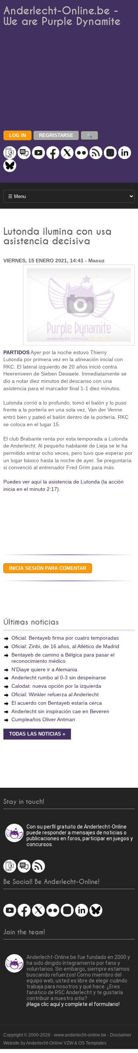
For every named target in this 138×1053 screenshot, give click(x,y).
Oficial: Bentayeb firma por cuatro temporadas (65, 638)
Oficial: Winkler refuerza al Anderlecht (55, 694)
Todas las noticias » (37, 734)
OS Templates (92, 1043)
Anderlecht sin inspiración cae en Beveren (60, 711)
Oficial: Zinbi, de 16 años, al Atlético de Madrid (65, 646)
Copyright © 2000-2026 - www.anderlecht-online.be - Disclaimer (67, 1035)
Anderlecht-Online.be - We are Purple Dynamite (62, 16)
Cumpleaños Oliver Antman (43, 719)
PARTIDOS (16, 352)
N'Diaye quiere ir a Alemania (44, 669)
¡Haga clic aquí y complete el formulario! (73, 1004)
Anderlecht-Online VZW (49, 1043)
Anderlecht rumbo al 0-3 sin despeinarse (58, 677)
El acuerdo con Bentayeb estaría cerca (56, 703)
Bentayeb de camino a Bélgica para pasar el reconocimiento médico (62, 658)
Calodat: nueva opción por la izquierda (56, 686)
